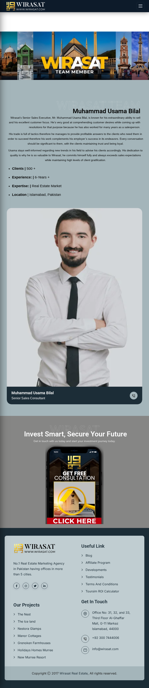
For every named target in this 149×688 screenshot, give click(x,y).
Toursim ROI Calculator (102, 591)
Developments (96, 570)
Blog (89, 555)
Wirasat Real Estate (74, 673)
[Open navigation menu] (140, 6)
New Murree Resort (32, 657)
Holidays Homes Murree (35, 650)
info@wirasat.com (105, 649)
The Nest (24, 614)
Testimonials (95, 577)
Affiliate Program (98, 563)
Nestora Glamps (29, 629)
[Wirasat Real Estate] (26, 6)
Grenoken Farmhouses (34, 643)
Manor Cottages (29, 636)
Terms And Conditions (102, 584)
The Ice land (27, 621)
